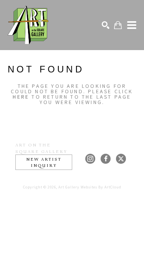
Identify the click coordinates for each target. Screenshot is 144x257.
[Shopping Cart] (118, 25)
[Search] (105, 25)
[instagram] (90, 159)
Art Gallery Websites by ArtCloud (89, 187)
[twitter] (121, 159)
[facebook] (106, 159)
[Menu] (131, 25)
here (21, 96)
